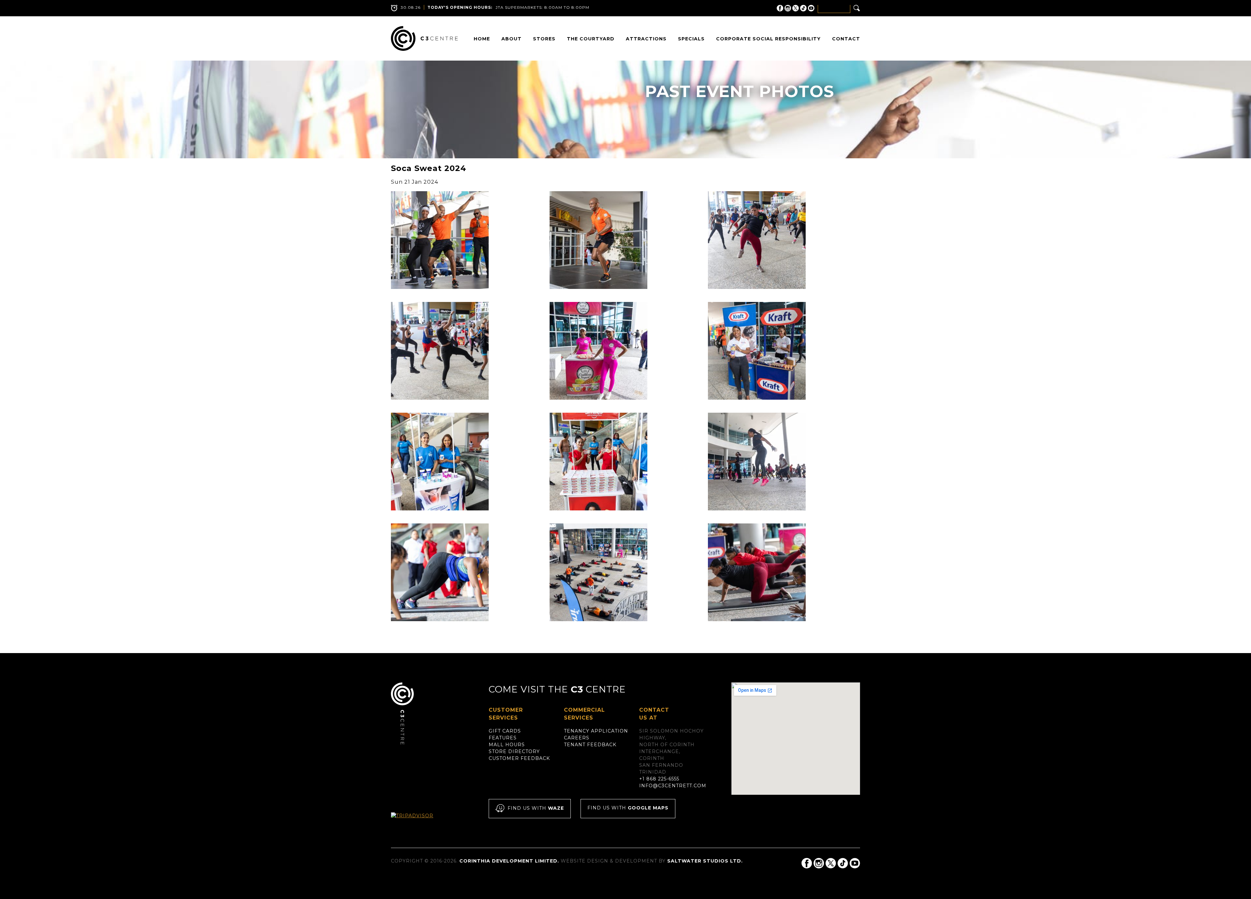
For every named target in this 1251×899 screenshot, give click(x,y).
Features (503, 738)
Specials (691, 39)
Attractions (646, 39)
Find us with (536, 808)
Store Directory (514, 751)
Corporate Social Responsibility (768, 39)
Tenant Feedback (590, 745)
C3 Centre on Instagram (787, 8)
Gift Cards (505, 731)
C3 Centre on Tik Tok (803, 8)
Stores (544, 39)
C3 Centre (424, 38)
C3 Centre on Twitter (795, 8)
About (511, 39)
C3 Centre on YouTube (811, 8)
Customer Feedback (519, 758)
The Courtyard (590, 39)
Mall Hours (507, 745)
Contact (846, 39)
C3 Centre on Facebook (780, 8)
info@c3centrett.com (672, 786)
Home (482, 39)
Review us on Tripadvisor (419, 822)
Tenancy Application (596, 731)
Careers (576, 738)
